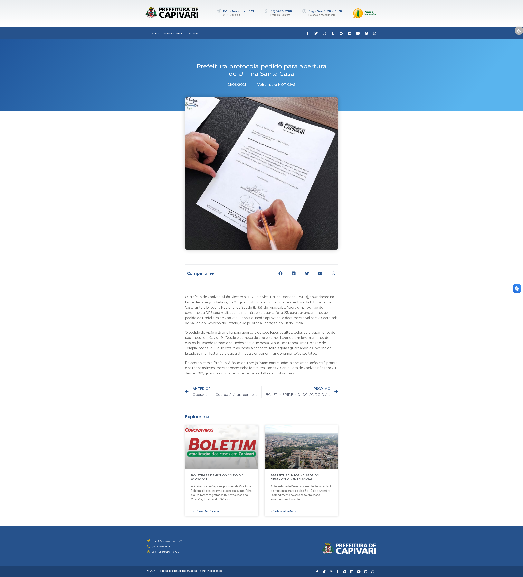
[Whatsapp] (374, 33)
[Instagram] (324, 33)
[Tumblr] (333, 33)
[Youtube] (358, 33)
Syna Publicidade (211, 571)
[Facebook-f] (307, 33)
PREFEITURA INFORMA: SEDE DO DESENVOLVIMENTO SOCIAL (295, 477)
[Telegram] (341, 33)
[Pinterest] (366, 33)
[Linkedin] (349, 33)
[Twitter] (316, 33)
